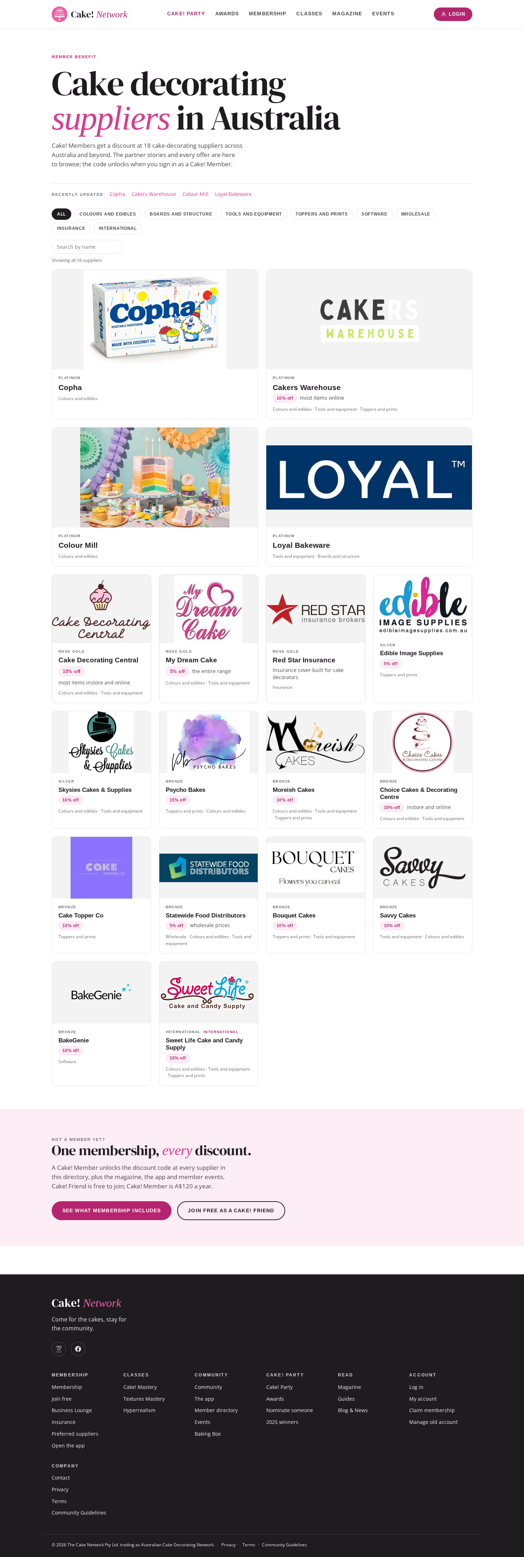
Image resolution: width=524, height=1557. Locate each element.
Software (374, 214)
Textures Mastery (144, 1398)
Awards (227, 13)
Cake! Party (186, 13)
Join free (62, 1398)
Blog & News (353, 1410)
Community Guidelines (79, 1512)
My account (423, 1398)
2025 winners (282, 1422)
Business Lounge (72, 1410)
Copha (117, 194)
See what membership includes (111, 1210)
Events (383, 13)
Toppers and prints (322, 214)
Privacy (60, 1489)
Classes (309, 13)
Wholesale (415, 214)
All (61, 214)
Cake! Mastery (140, 1387)
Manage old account (433, 1422)
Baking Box (208, 1433)
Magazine (347, 13)
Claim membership (432, 1410)
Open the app (68, 1445)
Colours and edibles (107, 214)
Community (208, 1387)
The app (204, 1398)
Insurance (71, 228)
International (118, 228)
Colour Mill (196, 194)
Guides (346, 1398)
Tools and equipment (254, 214)
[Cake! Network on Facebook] (78, 1349)
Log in (416, 1387)
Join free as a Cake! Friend (231, 1210)
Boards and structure (181, 214)
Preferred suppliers (75, 1433)
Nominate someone (289, 1410)
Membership (267, 13)
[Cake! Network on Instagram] (59, 1349)
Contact (61, 1477)
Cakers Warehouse (154, 194)
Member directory (216, 1410)
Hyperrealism (139, 1410)
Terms (59, 1501)
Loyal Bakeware (233, 194)
